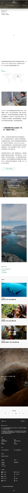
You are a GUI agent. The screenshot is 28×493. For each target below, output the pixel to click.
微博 (16, 478)
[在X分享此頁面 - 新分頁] (12, 413)
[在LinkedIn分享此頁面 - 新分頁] (16, 413)
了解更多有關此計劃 (9, 168)
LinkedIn (4, 476)
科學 (3, 443)
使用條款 (3, 462)
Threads (4, 474)
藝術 (15, 443)
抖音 (16, 480)
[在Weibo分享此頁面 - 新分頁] (23, 413)
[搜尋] (26, 2)
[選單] (2, 2)
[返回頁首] (14, 490)
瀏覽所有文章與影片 (4, 456)
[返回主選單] (1, 5)
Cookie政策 (3, 465)
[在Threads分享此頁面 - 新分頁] (5, 413)
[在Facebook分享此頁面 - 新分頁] (9, 413)
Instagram (17, 472)
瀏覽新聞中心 (16, 462)
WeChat (4, 480)
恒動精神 (4, 440)
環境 (17, 440)
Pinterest (4, 478)
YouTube (4, 472)
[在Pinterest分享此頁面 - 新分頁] (19, 413)
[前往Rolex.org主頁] (14, 2)
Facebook (17, 474)
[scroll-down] (14, 35)
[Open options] (14, 99)
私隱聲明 (3, 464)
